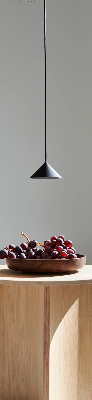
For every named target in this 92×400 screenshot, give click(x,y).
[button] (69, 1)
